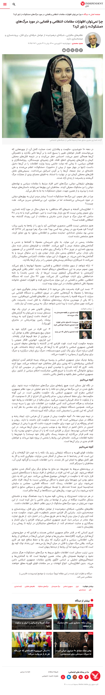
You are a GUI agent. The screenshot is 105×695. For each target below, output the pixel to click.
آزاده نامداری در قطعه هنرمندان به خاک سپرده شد (66, 314)
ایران (77, 586)
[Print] (64, 50)
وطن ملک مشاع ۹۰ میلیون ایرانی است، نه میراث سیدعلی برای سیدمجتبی (73, 652)
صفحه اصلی (95, 14)
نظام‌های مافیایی (30, 586)
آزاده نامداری (18, 586)
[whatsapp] (63, 677)
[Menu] (5, 4)
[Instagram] (75, 677)
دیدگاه (85, 14)
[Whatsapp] (77, 50)
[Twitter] (72, 50)
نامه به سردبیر (25, 671)
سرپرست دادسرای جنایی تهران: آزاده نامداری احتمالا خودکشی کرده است (66, 325)
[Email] (68, 50)
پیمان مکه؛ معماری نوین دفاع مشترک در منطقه (74, 624)
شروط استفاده (53, 671)
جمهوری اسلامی (68, 586)
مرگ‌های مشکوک (43, 586)
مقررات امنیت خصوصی (50, 676)
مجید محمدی (77, 43)
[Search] (14, 4)
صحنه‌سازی (82, 590)
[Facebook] (81, 50)
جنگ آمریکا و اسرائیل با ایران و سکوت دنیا (32, 624)
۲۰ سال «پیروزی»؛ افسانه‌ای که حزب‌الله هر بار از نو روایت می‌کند (32, 652)
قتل (90, 590)
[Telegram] (69, 677)
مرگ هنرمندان (55, 586)
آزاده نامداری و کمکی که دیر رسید (66, 331)
